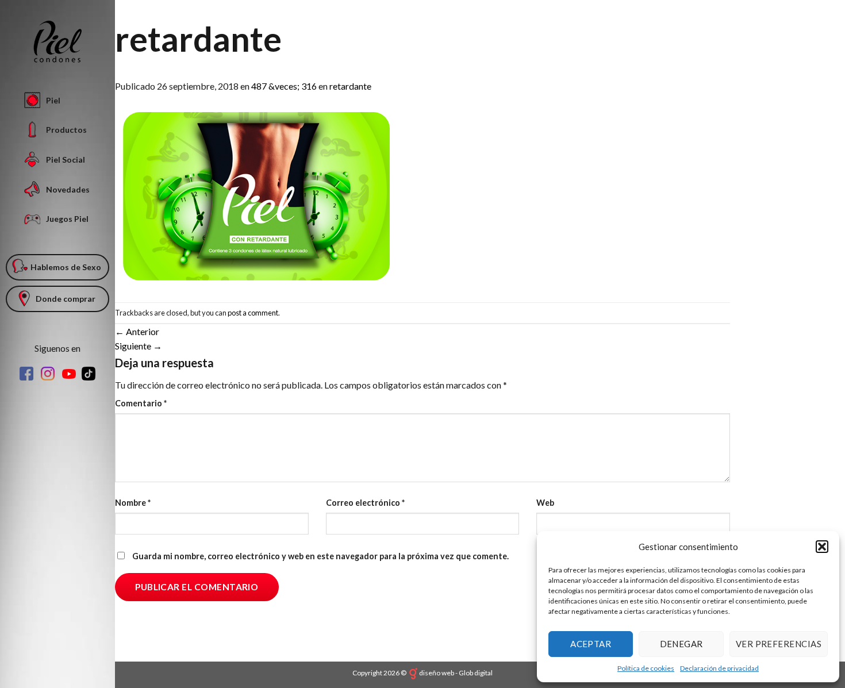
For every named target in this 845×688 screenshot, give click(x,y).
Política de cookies (645, 668)
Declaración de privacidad (719, 668)
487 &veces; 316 (284, 85)
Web (545, 503)
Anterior (137, 331)
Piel (53, 100)
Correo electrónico (365, 503)
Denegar (681, 644)
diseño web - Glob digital (456, 672)
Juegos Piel (67, 219)
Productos (66, 129)
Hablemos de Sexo (65, 267)
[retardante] (255, 196)
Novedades (68, 189)
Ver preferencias (778, 644)
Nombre (133, 503)
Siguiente (138, 345)
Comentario (141, 403)
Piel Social (65, 159)
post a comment (253, 312)
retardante (350, 85)
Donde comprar (65, 298)
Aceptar (590, 644)
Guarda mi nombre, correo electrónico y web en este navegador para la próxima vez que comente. (320, 556)
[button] (822, 546)
